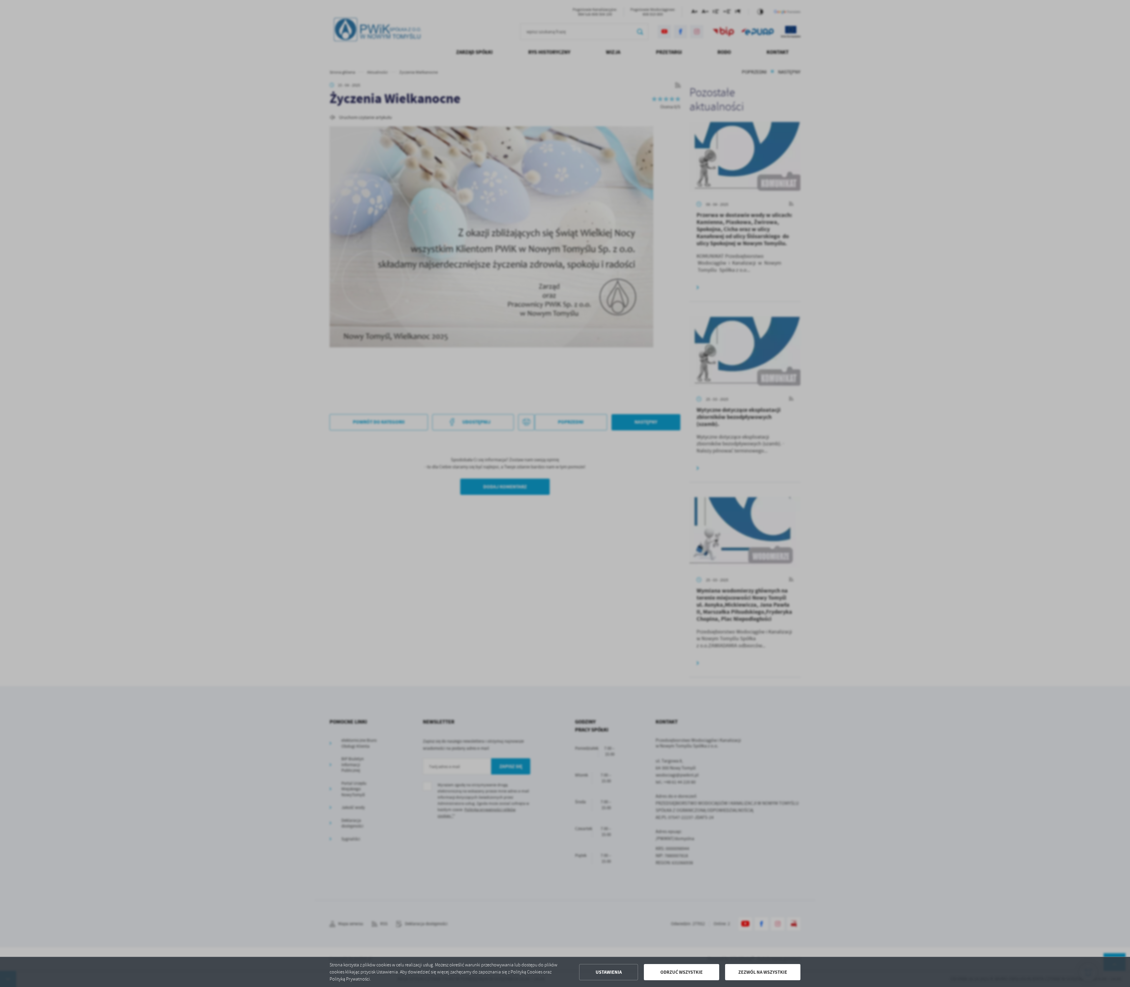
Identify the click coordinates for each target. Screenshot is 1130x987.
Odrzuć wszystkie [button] (681, 972)
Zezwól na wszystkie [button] (762, 972)
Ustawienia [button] (609, 972)
